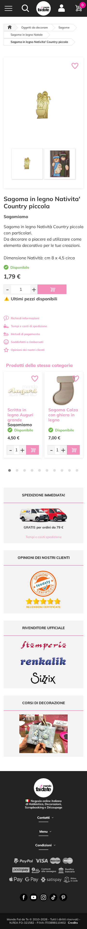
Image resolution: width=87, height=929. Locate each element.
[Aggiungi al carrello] (51, 289)
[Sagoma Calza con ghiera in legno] (63, 390)
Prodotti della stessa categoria (39, 365)
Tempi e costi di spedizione (29, 326)
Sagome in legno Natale (27, 34)
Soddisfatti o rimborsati (27, 342)
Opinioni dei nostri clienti (27, 350)
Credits (73, 922)
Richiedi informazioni (25, 318)
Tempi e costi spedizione (44, 537)
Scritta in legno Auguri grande (20, 414)
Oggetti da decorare (34, 27)
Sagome (64, 27)
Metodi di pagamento (25, 334)
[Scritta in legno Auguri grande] (22, 390)
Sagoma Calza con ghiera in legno (63, 414)
